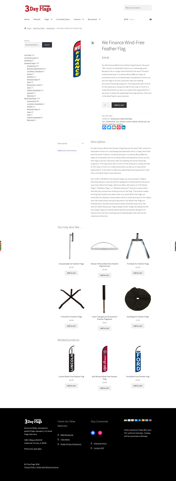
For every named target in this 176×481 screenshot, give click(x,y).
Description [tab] (62, 143)
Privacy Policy (30, 467)
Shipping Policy (100, 443)
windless (119, 124)
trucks (128, 121)
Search (26, 41)
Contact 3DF (99, 448)
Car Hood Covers (63, 19)
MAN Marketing (67, 435)
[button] (93, 43)
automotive (110, 121)
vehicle (134, 121)
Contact (77, 19)
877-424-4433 (35, 449)
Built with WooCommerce (47, 467)
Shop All (37, 19)
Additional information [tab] (67, 150)
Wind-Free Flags (39, 28)
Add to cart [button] (71, 273)
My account (92, 19)
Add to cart (119, 105)
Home (26, 19)
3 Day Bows (65, 439)
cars (117, 121)
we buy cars (142, 121)
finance (122, 121)
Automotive (50, 28)
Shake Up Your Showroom (71, 444)
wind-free (112, 124)
